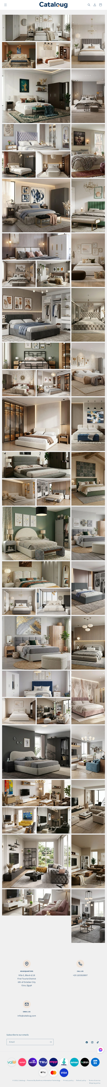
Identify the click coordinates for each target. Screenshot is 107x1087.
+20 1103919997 (80, 975)
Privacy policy (68, 1080)
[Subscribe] (50, 1042)
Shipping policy (95, 1083)
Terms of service (94, 1080)
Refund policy (81, 1080)
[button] (5, 5)
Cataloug (22, 1080)
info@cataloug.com (26, 1015)
